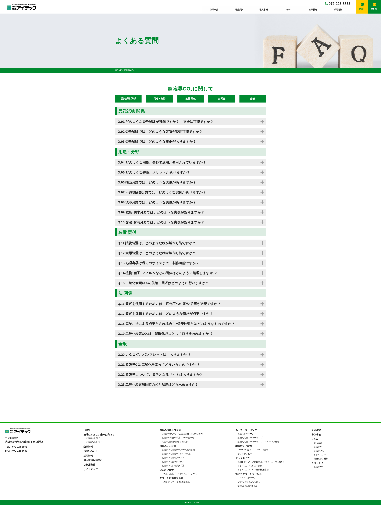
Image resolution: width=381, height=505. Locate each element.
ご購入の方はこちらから (249, 481)
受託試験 (239, 9)
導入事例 (263, 9)
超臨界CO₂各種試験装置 (173, 465)
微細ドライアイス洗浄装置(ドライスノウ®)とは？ (261, 462)
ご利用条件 (89, 464)
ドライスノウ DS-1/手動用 (250, 466)
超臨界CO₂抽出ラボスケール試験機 (178, 449)
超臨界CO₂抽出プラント (173, 457)
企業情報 (313, 9)
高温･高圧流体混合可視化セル (176, 441)
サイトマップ (90, 469)
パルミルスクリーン (247, 477)
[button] (190, 121)
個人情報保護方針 (93, 460)
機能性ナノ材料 (321, 458)
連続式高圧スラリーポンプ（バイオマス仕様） (259, 441)
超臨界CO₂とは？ (94, 442)
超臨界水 (318, 446)
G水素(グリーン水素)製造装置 (176, 481)
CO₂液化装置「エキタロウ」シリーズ (179, 473)
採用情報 (338, 9)
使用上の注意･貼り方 (247, 485)
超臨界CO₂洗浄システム (173, 461)
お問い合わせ (90, 451)
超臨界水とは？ (93, 438)
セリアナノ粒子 (245, 453)
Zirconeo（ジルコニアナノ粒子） (253, 449)
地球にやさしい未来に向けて (98, 434)
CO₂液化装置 (167, 470)
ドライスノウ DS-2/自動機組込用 (253, 469)
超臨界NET (319, 466)
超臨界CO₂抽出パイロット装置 (176, 453)
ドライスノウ (320, 454)
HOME (87, 430)
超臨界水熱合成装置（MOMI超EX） (178, 437)
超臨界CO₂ (319, 451)
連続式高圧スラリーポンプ (250, 437)
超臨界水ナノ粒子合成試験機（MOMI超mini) (182, 434)
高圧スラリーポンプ (247, 434)
